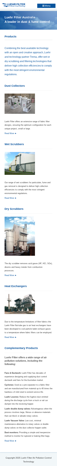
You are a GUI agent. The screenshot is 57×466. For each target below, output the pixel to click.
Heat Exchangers (16, 286)
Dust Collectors (15, 85)
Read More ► (11, 133)
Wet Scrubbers (14, 144)
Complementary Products (21, 348)
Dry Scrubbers (14, 208)
